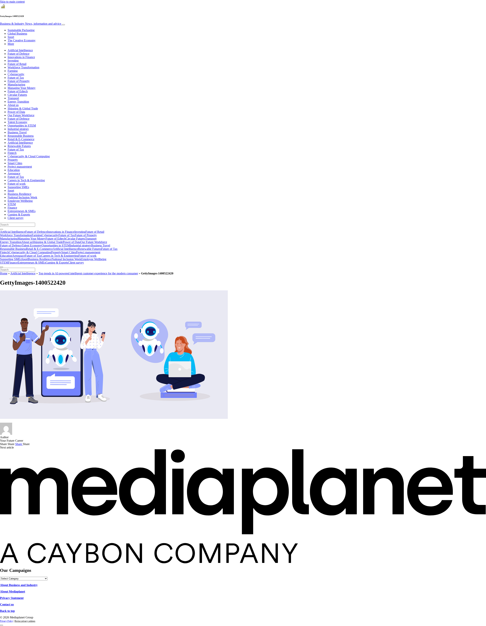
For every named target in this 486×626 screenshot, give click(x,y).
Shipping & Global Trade (23, 108)
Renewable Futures (19, 146)
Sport (11, 37)
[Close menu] (1, 267)
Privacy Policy (6, 621)
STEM (12, 204)
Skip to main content (12, 1)
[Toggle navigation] (63, 24)
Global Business (17, 33)
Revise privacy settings (25, 621)
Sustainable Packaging (21, 30)
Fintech (12, 153)
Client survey (16, 217)
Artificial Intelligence (20, 50)
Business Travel (17, 132)
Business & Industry (30, 23)
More (11, 43)
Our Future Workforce (21, 115)
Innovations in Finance (21, 57)
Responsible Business (21, 135)
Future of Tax (16, 77)
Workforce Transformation (23, 67)
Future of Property (19, 81)
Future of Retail (17, 64)
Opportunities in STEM (22, 125)
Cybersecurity (16, 74)
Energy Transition (18, 101)
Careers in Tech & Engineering (26, 180)
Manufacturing (16, 84)
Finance (12, 207)
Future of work (17, 183)
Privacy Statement (12, 598)
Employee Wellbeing (20, 200)
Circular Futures (17, 94)
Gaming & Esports (19, 214)
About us (13, 105)
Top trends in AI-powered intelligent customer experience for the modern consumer (88, 273)
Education (14, 170)
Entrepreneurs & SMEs (22, 211)
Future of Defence (18, 53)
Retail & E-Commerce (21, 139)
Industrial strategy (18, 129)
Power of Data (16, 111)
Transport (13, 98)
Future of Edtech (18, 91)
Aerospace (14, 173)
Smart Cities (15, 163)
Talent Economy (17, 122)
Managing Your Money (22, 88)
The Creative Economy (22, 40)
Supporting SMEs (18, 187)
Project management (20, 166)
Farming (13, 70)
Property (13, 159)
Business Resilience (19, 194)
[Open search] (1, 229)
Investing (13, 60)
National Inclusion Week (22, 197)
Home (3, 273)
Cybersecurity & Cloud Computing (29, 156)
